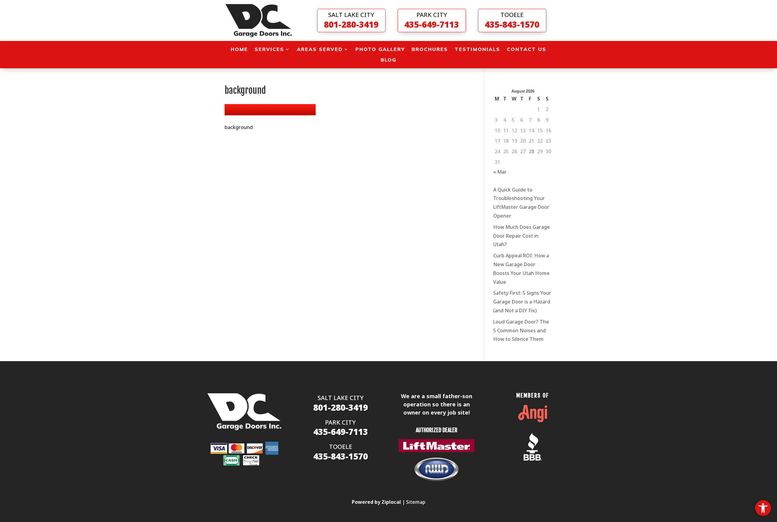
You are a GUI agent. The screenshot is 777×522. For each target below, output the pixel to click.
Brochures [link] (430, 49)
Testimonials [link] (477, 49)
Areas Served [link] (320, 49)
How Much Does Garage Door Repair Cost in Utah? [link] (521, 236)
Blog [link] (388, 60)
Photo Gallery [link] (380, 49)
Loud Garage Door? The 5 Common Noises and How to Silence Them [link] (521, 330)
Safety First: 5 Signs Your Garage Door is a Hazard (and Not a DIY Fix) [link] (522, 302)
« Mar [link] (500, 171)
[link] (763, 508)
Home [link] (239, 49)
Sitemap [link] (416, 502)
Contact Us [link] (526, 49)
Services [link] (269, 49)
